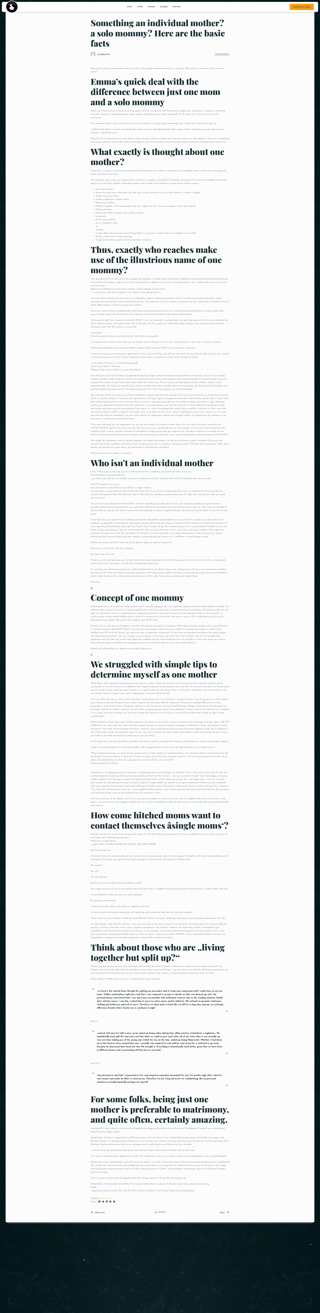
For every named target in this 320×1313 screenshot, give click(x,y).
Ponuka (151, 7)
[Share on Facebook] (99, 1201)
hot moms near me (191, 507)
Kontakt (177, 7)
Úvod (129, 7)
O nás (140, 7)
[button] (222, 1273)
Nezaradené (107, 1198)
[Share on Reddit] (110, 1201)
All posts (160, 1212)
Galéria (164, 7)
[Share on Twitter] (103, 1201)
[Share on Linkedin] (107, 1201)
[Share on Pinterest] (114, 1201)
